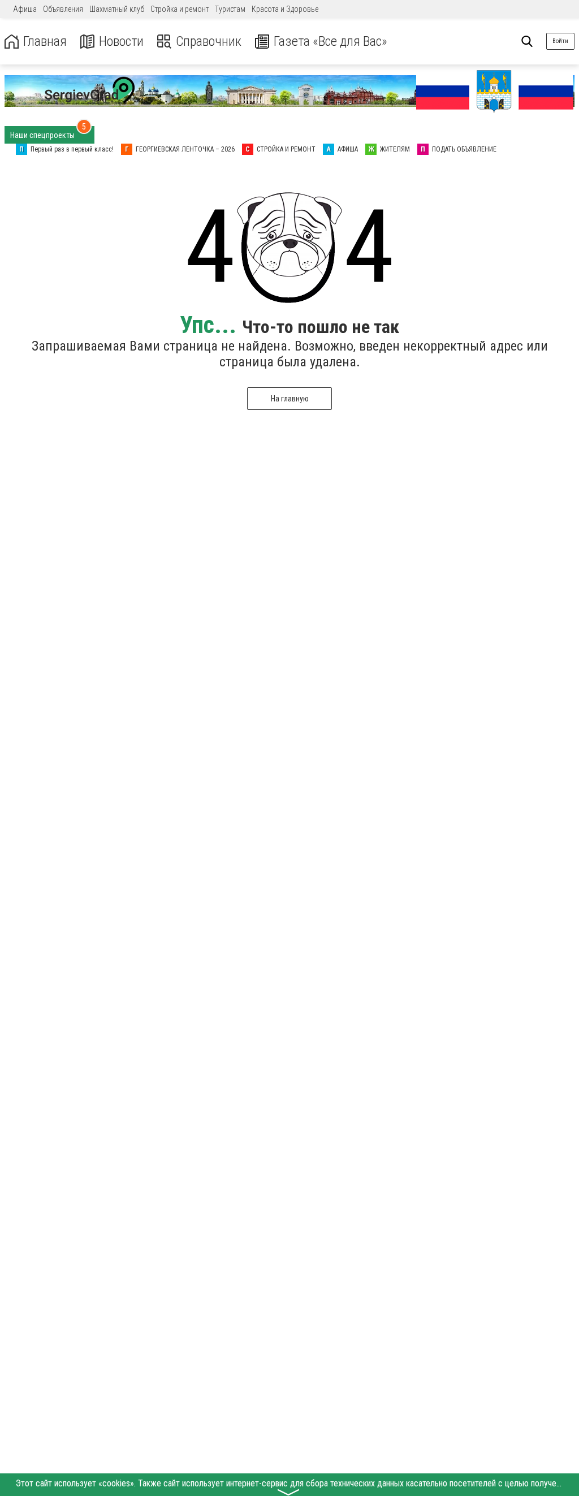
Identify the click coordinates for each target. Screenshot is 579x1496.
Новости (121, 41)
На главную (290, 398)
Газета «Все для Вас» (330, 41)
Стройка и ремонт (179, 9)
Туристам (230, 9)
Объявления (63, 9)
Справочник (208, 41)
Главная (45, 41)
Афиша (25, 9)
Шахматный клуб (116, 9)
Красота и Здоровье (285, 9)
